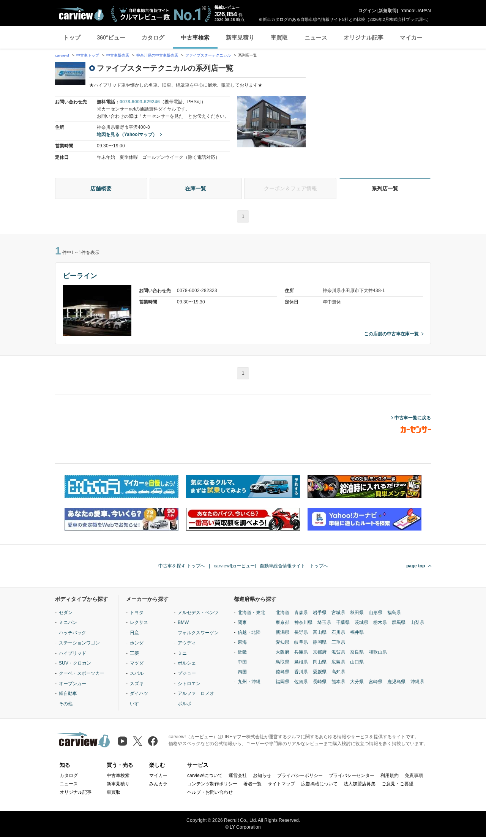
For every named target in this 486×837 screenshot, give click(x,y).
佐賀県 (301, 681)
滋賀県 (338, 652)
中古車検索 (195, 37)
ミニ (182, 653)
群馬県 (399, 622)
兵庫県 (301, 652)
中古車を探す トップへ (181, 566)
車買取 (279, 37)
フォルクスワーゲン (198, 632)
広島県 (338, 662)
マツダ (137, 663)
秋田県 (357, 612)
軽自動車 (68, 693)
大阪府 (282, 652)
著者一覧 (252, 783)
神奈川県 (303, 622)
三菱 (134, 653)
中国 (242, 662)
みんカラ (158, 783)
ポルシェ (187, 663)
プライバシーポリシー (300, 775)
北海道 (282, 612)
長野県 (301, 632)
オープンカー (72, 683)
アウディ (187, 643)
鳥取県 (282, 662)
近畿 (242, 652)
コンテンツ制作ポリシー (212, 783)
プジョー (187, 673)
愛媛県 (320, 671)
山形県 (375, 612)
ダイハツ (139, 693)
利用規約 (389, 775)
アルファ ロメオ (196, 693)
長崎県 (320, 681)
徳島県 (282, 671)
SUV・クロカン (75, 663)
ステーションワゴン (79, 643)
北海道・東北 (251, 612)
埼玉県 (324, 622)
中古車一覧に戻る (412, 417)
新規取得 (388, 10)
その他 (66, 703)
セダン (66, 612)
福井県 (357, 632)
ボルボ (184, 703)
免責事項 (414, 775)
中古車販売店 (117, 55)
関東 (242, 622)
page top (415, 566)
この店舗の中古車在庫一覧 (391, 333)
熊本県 (338, 681)
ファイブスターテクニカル (208, 55)
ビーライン (80, 276)
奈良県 (357, 652)
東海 (242, 642)
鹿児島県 (396, 681)
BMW (183, 622)
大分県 (357, 681)
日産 (134, 632)
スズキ (137, 683)
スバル (137, 673)
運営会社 (238, 775)
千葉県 (343, 622)
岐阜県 (301, 642)
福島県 (394, 612)
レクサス (139, 622)
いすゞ (137, 703)
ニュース (316, 37)
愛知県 (282, 642)
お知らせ (262, 775)
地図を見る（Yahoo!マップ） (127, 134)
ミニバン (68, 622)
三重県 (338, 642)
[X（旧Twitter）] (137, 741)
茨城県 (361, 622)
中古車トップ (87, 55)
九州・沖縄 (249, 681)
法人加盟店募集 (360, 783)
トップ (71, 37)
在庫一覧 (195, 188)
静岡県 (320, 642)
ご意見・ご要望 (397, 783)
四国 (242, 671)
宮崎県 (375, 681)
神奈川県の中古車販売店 (157, 55)
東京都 (282, 622)
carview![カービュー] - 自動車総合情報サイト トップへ (271, 566)
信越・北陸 (249, 632)
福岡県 (282, 681)
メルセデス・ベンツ (198, 612)
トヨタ (137, 612)
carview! (62, 55)
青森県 (301, 612)
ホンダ (137, 643)
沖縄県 (417, 681)
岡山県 (320, 662)
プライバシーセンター (351, 775)
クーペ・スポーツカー (81, 673)
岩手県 (320, 612)
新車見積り (240, 37)
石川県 (338, 632)
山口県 (357, 662)
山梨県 (417, 622)
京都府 (320, 652)
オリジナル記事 (363, 37)
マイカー (411, 37)
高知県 (338, 671)
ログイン (367, 10)
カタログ (153, 37)
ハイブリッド (72, 653)
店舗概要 (101, 188)
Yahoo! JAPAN (416, 10)
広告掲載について (319, 783)
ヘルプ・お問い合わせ (210, 792)
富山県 (320, 632)
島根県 (301, 662)
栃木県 (380, 622)
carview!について (204, 775)
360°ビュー (111, 37)
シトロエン (189, 683)
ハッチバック (72, 632)
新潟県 (282, 632)
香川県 (301, 671)
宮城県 (338, 612)
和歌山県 (378, 652)
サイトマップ (281, 783)
